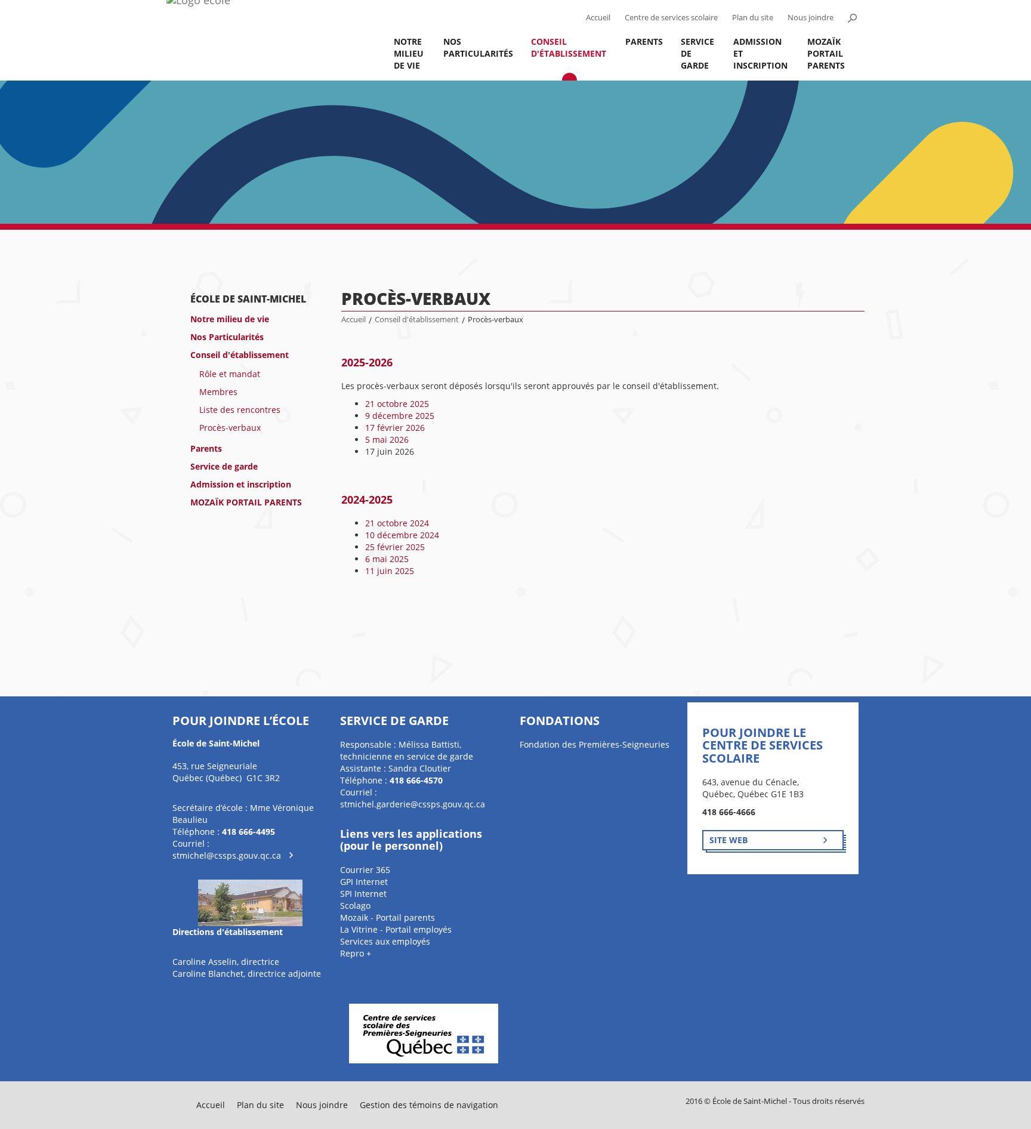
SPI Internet (363, 893)
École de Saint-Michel (248, 299)
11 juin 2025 (389, 570)
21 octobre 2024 (397, 523)
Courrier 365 (365, 869)
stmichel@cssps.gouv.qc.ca (226, 855)
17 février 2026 (395, 427)
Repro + (355, 953)
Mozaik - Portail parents (387, 917)
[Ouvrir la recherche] (852, 18)
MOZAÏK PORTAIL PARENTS (826, 53)
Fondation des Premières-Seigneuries (594, 744)
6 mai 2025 (387, 558)
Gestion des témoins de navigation (429, 1105)
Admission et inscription (760, 53)
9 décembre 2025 (399, 415)
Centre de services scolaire (671, 18)
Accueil (598, 18)
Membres (218, 391)
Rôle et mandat (229, 374)
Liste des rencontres (239, 409)
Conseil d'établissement (568, 47)
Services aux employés (385, 941)
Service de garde (697, 53)
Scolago (355, 905)
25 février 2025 (395, 547)
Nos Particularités (478, 47)
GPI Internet (364, 881)
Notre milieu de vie (409, 53)
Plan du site (752, 18)
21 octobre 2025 (397, 403)
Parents (644, 41)
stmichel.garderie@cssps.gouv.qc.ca (412, 804)
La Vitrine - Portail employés (396, 929)
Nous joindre (811, 18)
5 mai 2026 (387, 439)
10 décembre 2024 (402, 535)
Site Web (728, 840)
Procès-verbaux (230, 427)
